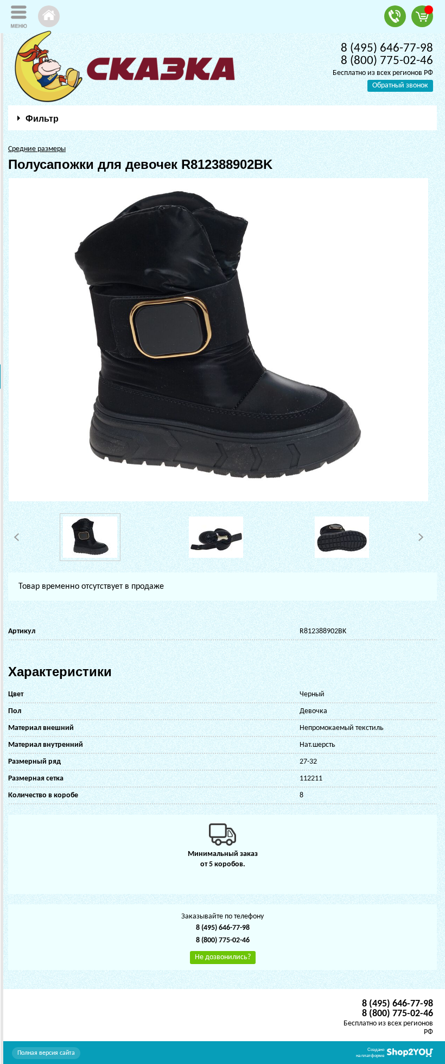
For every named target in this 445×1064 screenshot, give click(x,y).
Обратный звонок (400, 85)
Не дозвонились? (223, 957)
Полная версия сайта (46, 1053)
